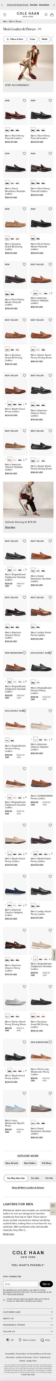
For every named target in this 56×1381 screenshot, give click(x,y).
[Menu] (5, 14)
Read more (8, 1233)
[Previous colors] (31, 293)
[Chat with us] (53, 1205)
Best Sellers (30, 1163)
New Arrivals (12, 1163)
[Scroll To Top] (53, 1212)
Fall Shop (46, 1163)
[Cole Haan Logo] (28, 1254)
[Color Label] (7, 129)
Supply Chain (32, 1361)
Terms (35, 1357)
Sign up (46, 1283)
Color (32, 39)
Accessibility (10, 1353)
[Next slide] (54, 5)
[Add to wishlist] (24, 100)
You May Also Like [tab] (16, 1178)
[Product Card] (15, 111)
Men (5, 21)
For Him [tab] (35, 1178)
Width (44, 39)
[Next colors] (51, 293)
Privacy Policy (21, 1353)
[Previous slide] (2, 5)
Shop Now (10, 527)
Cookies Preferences (24, 1357)
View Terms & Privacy (15, 1294)
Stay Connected (12, 1276)
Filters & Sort (16, 39)
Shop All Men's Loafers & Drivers (28, 1187)
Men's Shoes (15, 21)
